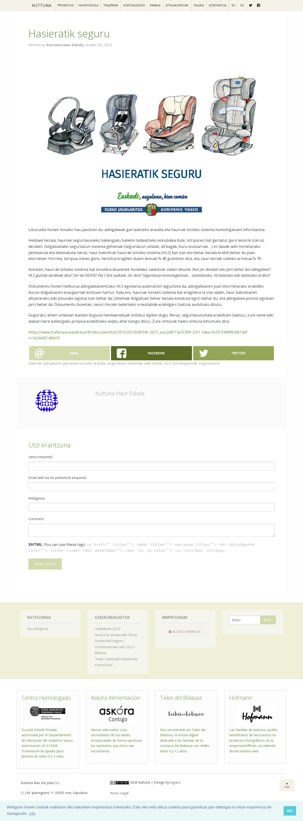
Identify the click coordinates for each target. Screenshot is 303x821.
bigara (175, 782)
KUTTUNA (41, 5)
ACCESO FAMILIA (185, 631)
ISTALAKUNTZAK (176, 5)
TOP (287, 787)
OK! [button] (290, 811)
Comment (36, 519)
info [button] (32, 814)
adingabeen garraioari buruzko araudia (74, 363)
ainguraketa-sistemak (124, 363)
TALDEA (198, 5)
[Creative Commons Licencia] (119, 782)
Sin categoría (37, 628)
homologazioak (185, 363)
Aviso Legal (119, 792)
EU (234, 5)
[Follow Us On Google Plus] (259, 5)
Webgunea (36, 498)
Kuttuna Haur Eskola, (66, 44)
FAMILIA (155, 5)
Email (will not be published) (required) (57, 477)
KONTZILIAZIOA (134, 5)
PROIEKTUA (66, 5)
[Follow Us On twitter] (251, 5)
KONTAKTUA (218, 5)
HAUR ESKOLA (88, 5)
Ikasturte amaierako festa (116, 634)
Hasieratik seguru (109, 640)
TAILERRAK (110, 5)
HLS (167, 363)
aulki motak (153, 363)
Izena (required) (40, 457)
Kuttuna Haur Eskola (119, 393)
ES (242, 5)
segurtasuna (209, 363)
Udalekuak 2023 (108, 628)
